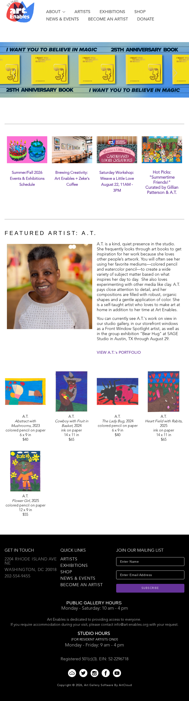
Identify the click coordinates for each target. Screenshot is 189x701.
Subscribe (150, 588)
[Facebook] (106, 673)
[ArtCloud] (73, 673)
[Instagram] (95, 673)
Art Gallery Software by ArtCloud (108, 685)
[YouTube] (117, 673)
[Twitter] (84, 673)
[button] (55, 12)
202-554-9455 (17, 576)
